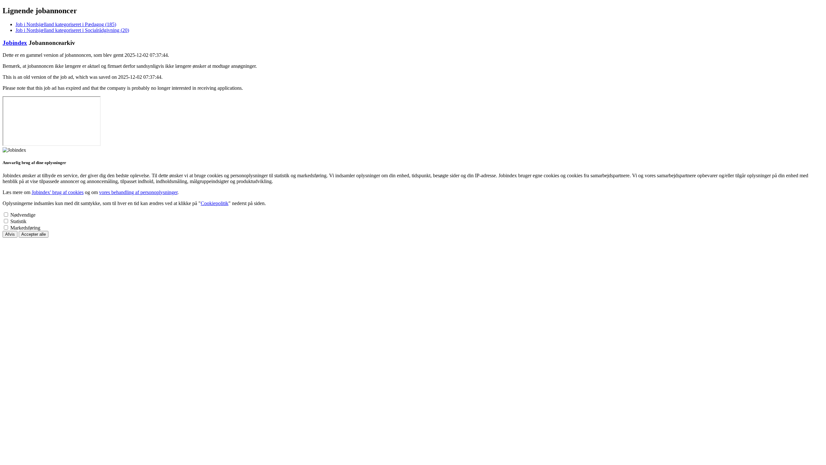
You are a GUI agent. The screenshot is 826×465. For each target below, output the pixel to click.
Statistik (18, 221)
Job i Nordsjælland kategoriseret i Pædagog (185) (65, 24)
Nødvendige (22, 215)
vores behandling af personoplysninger (138, 192)
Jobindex (15, 42)
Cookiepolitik (214, 203)
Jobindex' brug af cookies (58, 192)
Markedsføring (25, 228)
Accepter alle (33, 234)
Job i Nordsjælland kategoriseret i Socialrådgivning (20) (72, 30)
